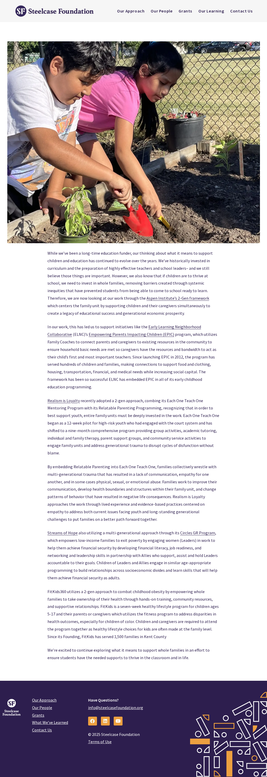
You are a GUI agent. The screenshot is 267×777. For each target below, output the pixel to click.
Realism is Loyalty (63, 400)
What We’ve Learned (50, 722)
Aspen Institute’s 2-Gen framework (178, 298)
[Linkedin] (105, 721)
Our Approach (44, 700)
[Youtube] (118, 721)
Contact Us (42, 730)
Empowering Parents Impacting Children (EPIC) (131, 334)
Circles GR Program (197, 532)
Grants (38, 715)
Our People (42, 707)
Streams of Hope (62, 532)
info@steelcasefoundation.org (115, 707)
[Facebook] (92, 721)
